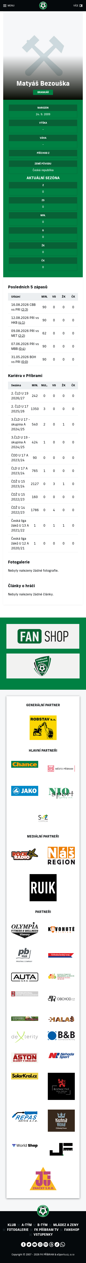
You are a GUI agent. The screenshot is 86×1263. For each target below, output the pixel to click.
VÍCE (75, 5)
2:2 (21, 336)
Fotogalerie (18, 1230)
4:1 (21, 323)
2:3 (24, 309)
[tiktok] (57, 1244)
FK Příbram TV (46, 1230)
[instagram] (40, 1244)
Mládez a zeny (65, 1225)
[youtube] (34, 1244)
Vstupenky (43, 1234)
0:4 (22, 349)
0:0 (24, 362)
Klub (12, 1225)
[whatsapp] (62, 1244)
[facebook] (23, 1244)
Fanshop (71, 1230)
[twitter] (29, 1244)
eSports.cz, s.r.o (65, 1254)
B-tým (42, 1225)
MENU (11, 5)
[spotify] (45, 1244)
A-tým (27, 1225)
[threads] (51, 1244)
